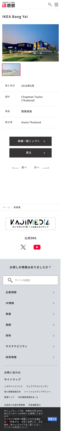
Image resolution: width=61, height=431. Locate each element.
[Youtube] (37, 247)
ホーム (6, 207)
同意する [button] (52, 419)
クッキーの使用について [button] (16, 427)
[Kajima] (8, 4)
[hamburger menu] (56, 4)
